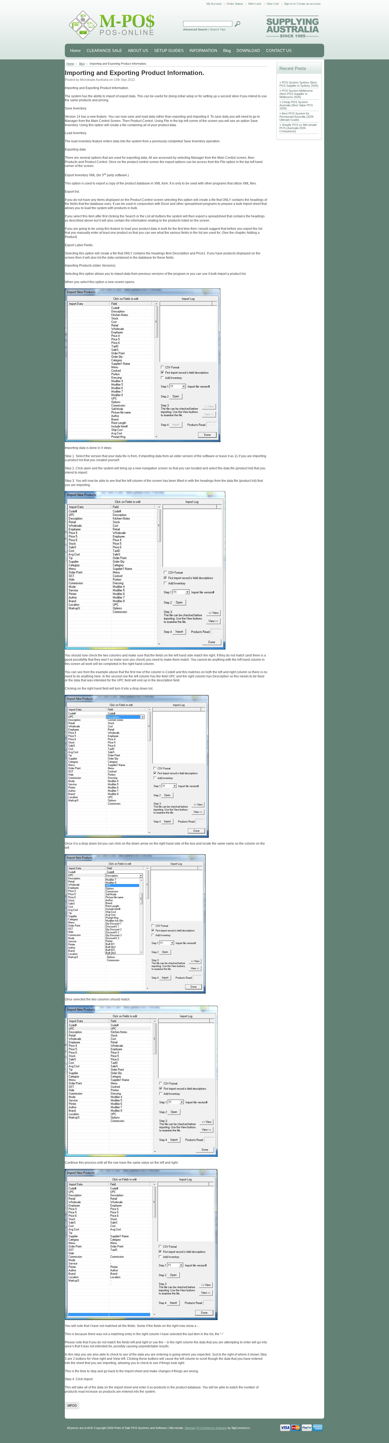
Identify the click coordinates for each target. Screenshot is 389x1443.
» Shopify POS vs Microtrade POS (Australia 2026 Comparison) (298, 128)
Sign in (288, 3)
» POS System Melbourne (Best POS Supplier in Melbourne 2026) (296, 94)
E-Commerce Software (212, 1427)
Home (70, 63)
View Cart (272, 3)
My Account (213, 3)
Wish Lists (254, 3)
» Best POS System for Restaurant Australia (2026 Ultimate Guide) (296, 116)
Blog (82, 63)
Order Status (235, 3)
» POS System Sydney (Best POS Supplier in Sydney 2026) (298, 84)
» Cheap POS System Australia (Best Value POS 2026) (296, 105)
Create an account (308, 3)
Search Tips (217, 29)
